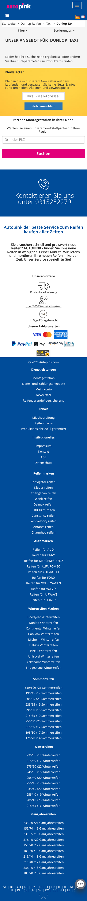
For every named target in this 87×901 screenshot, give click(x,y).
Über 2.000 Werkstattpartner (43, 306)
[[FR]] (83, 16)
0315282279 (52, 201)
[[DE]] (78, 16)
